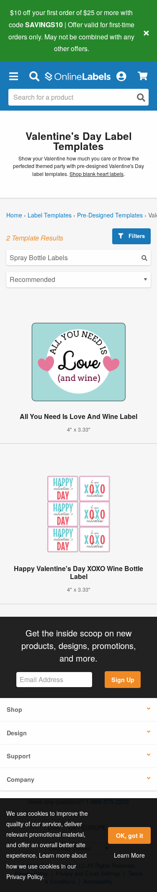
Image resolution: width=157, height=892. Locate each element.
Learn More (129, 855)
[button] (13, 76)
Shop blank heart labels (96, 174)
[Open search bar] (34, 76)
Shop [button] (14, 709)
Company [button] (20, 779)
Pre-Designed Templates (110, 215)
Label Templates (50, 215)
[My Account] (121, 76)
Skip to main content (30, 42)
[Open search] (141, 97)
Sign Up (122, 679)
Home (14, 215)
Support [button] (19, 756)
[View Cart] (142, 76)
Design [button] (17, 733)
